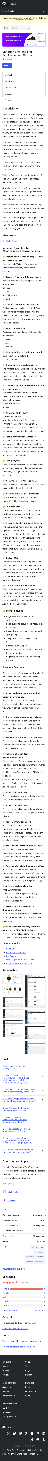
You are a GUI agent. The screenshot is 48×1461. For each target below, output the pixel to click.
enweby (8, 59)
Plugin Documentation (16, 952)
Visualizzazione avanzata (13, 1269)
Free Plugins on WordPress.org (20, 959)
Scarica (7, 66)
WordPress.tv (9, 1396)
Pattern (28, 1375)
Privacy (5, 1375)
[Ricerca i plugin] (28, 27)
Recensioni (10, 81)
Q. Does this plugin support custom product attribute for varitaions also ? (19, 1100)
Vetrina (28, 1362)
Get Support (11, 956)
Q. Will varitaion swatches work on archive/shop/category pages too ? (18, 1090)
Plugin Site (11, 949)
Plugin (28, 1370)
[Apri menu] (44, 3)
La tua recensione (10, 1310)
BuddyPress (9, 1416)
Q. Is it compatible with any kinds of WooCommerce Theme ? (17, 1130)
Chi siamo (6, 1362)
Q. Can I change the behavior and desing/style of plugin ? (15, 1109)
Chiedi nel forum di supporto (15, 1328)
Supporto (9, 100)
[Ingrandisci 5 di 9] (19, 1023)
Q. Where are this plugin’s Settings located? (13, 1067)
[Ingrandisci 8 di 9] (42, 1029)
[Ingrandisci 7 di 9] (42, 1013)
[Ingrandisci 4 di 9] (19, 1012)
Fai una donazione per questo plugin (18, 1347)
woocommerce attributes (35, 1257)
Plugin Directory (9, 11)
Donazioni (31, 1391)
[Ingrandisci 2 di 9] (19, 989)
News (5, 1366)
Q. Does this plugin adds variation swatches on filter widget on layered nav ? (14, 1119)
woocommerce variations (35, 1262)
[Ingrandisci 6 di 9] (42, 978)
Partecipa (29, 1383)
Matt (5, 1408)
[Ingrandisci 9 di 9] (42, 1044)
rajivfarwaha (13, 1192)
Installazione (10, 87)
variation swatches (38, 1247)
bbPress (7, 1412)
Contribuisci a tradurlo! (24, 20)
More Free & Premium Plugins (19, 963)
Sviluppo (9, 94)
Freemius (12, 1200)
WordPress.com (10, 1403)
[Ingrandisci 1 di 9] (19, 978)
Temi (27, 1366)
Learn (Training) (9, 1383)
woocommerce (39, 1252)
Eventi (28, 1387)
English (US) (41, 1241)
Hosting (5, 1370)
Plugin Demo (11, 241)
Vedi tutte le (40, 1310)
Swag (29, 1396)
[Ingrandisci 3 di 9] (19, 1000)
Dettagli (8, 75)
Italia (10, 1427)
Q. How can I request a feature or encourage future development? (17, 1151)
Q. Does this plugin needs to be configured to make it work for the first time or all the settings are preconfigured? (16, 1079)
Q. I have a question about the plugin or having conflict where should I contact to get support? (17, 1140)
